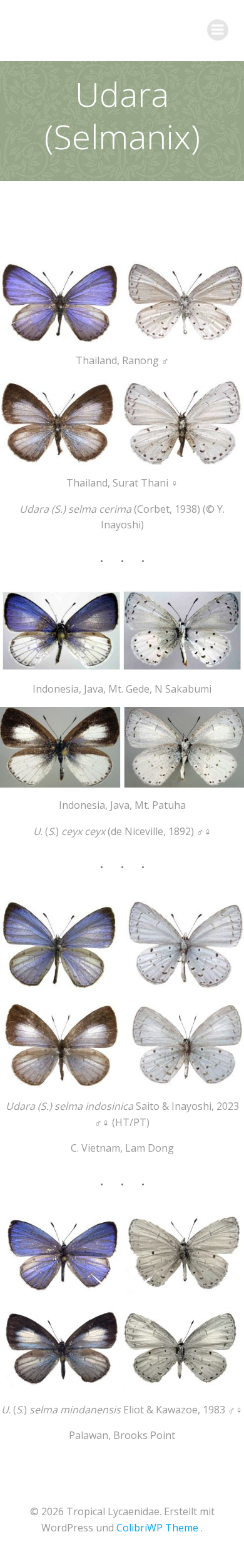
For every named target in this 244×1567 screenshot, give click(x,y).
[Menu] (217, 30)
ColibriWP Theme (157, 1528)
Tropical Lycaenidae (91, 29)
